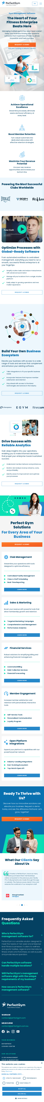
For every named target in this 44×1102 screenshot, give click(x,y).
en (35, 3)
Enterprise (6, 1044)
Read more (9, 1071)
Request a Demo (22, 45)
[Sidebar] (40, 3)
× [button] (41, 1063)
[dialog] (22, 1081)
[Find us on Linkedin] (8, 1031)
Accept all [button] (22, 1089)
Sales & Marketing (10, 1060)
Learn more (22, 589)
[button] (22, 1074)
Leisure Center (8, 1046)
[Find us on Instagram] (13, 1031)
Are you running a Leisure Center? (22, 48)
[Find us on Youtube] (18, 1031)
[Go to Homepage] (11, 3)
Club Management (10, 1057)
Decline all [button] (22, 1094)
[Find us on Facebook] (3, 1031)
